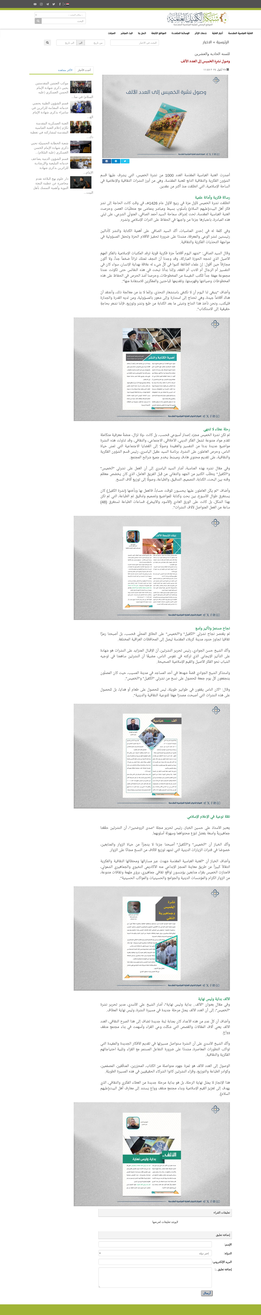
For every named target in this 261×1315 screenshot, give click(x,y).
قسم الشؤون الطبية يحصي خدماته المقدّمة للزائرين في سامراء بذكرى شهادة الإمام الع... (62, 110)
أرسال (207, 1293)
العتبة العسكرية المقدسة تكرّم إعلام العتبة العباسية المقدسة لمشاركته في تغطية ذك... (61, 130)
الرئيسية (222, 42)
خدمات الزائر (201, 33)
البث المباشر (127, 33)
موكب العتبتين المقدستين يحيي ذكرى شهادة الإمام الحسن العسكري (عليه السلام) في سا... (64, 90)
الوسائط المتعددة (180, 33)
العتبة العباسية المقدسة (240, 33)
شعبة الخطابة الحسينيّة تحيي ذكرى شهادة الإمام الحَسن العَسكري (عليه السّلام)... (49, 147)
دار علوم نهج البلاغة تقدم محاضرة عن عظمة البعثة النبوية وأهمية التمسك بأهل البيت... (63, 185)
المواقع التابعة (158, 33)
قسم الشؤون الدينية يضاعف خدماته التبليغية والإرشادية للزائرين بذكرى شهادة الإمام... (62, 165)
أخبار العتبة (217, 33)
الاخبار (207, 42)
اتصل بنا (142, 33)
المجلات (111, 33)
